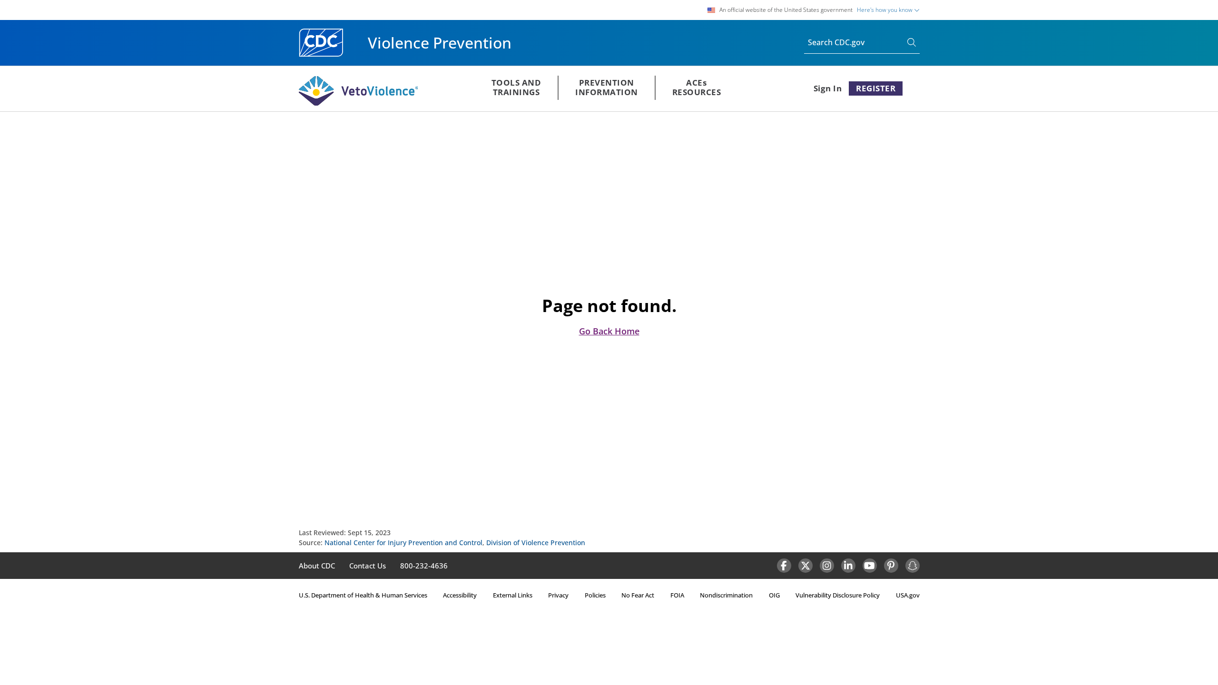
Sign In (828, 88)
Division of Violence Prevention (535, 542)
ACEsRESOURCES (696, 87)
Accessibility (460, 595)
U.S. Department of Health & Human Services (363, 595)
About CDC (317, 565)
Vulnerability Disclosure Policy (838, 595)
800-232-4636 (424, 565)
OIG (774, 595)
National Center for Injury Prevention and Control (403, 542)
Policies (595, 595)
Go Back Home (609, 331)
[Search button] (913, 43)
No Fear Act (637, 595)
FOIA (677, 595)
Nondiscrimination (726, 595)
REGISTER (875, 88)
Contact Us (367, 565)
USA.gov (908, 595)
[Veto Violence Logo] (358, 103)
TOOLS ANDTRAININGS (516, 87)
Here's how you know (885, 10)
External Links (512, 595)
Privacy (558, 595)
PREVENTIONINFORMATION (606, 87)
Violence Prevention (439, 42)
